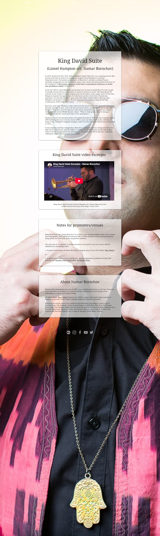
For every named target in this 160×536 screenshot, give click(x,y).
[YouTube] (85, 332)
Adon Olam (71, 260)
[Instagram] (74, 332)
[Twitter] (91, 332)
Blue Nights (109, 250)
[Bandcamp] (68, 332)
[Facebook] (80, 332)
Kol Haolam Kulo (83, 260)
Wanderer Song (61, 260)
